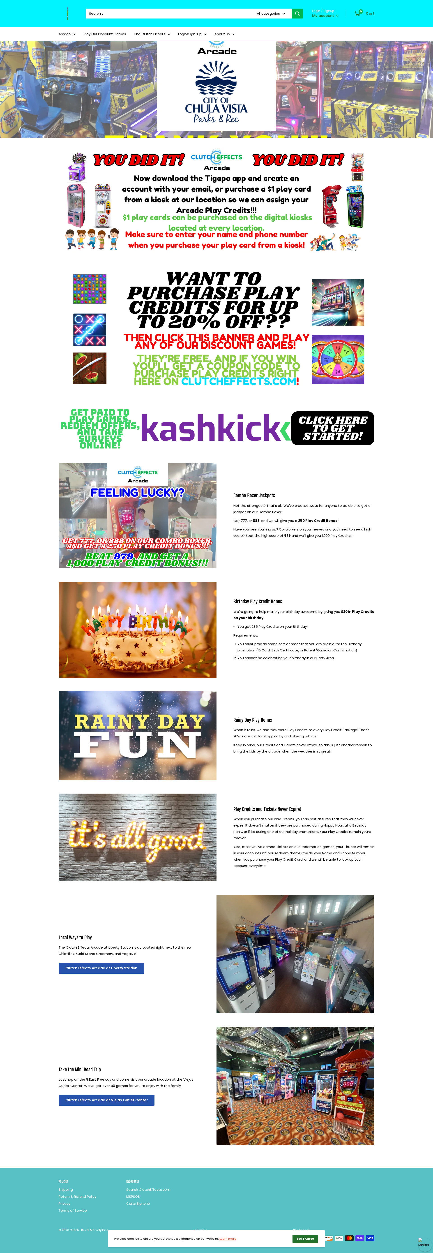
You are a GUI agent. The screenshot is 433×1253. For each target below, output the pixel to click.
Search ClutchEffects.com (148, 1189)
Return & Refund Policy (77, 1196)
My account (323, 15)
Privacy (64, 1203)
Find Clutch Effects (149, 34)
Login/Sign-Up (190, 34)
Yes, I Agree (305, 1239)
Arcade (65, 34)
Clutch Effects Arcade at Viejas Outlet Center (106, 1100)
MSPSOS (133, 1196)
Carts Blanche (138, 1203)
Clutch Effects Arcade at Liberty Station (101, 968)
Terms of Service (73, 1210)
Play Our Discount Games (105, 34)
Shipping (66, 1189)
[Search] (297, 14)
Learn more (227, 1239)
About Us (222, 34)
